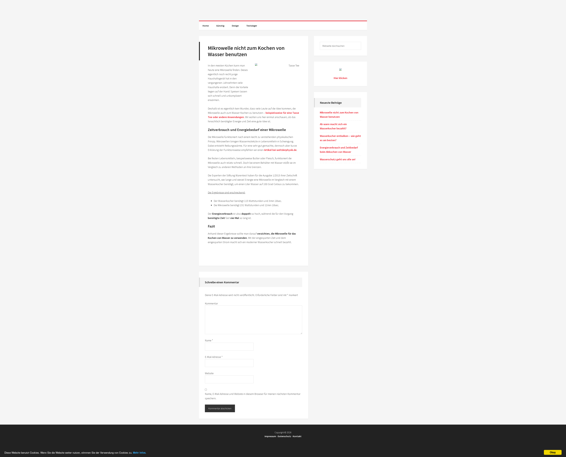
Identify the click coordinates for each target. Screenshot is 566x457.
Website (209, 373)
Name (209, 340)
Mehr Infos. (139, 452)
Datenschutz (284, 436)
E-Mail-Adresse (214, 357)
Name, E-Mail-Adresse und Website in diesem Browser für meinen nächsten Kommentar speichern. (252, 396)
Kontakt (297, 436)
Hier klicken (340, 78)
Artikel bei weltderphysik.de (280, 150)
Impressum (270, 436)
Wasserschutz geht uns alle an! (338, 159)
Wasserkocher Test (283, 10)
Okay (553, 452)
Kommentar (211, 303)
